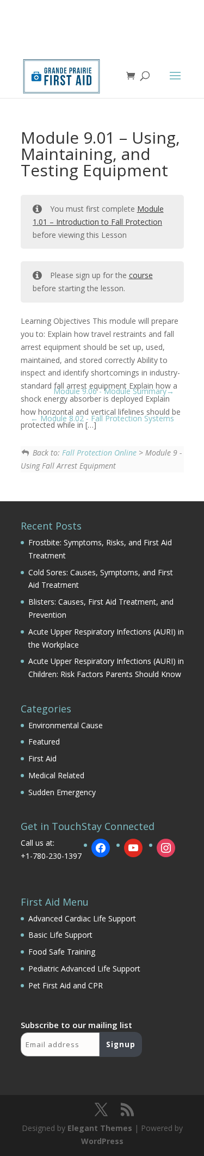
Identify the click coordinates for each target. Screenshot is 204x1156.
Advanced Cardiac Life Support (82, 918)
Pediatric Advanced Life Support (84, 968)
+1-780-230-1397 (51, 856)
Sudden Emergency (62, 792)
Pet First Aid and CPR (65, 985)
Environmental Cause (65, 725)
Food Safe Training (61, 951)
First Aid (42, 758)
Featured (44, 741)
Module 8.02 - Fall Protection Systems (106, 418)
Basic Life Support (60, 935)
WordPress (102, 1141)
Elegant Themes (99, 1128)
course (141, 275)
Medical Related (56, 775)
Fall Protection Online (99, 452)
